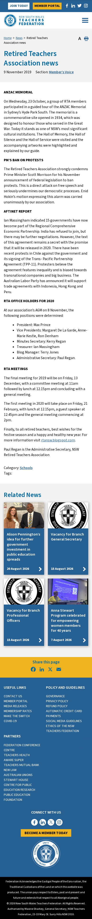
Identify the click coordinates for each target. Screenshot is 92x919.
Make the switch (17, 716)
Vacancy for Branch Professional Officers (23, 615)
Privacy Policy (57, 701)
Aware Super (14, 760)
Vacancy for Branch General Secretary (67, 536)
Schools (26, 467)
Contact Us (13, 696)
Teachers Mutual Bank (21, 765)
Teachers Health (17, 755)
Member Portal (47, 6)
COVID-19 (10, 721)
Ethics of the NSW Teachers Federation (62, 728)
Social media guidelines (64, 721)
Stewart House (16, 780)
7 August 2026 (61, 640)
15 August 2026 (62, 568)
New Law (10, 770)
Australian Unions (18, 775)
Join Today (19, 6)
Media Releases (15, 706)
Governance (55, 696)
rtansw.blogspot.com (58, 440)
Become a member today (46, 833)
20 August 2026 (18, 568)
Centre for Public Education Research (19, 787)
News (19, 38)
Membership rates (18, 711)
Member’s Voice (61, 72)
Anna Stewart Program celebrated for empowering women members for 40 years (68, 620)
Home (8, 38)
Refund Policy (56, 706)
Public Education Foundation (17, 797)
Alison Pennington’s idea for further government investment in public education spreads (23, 546)
